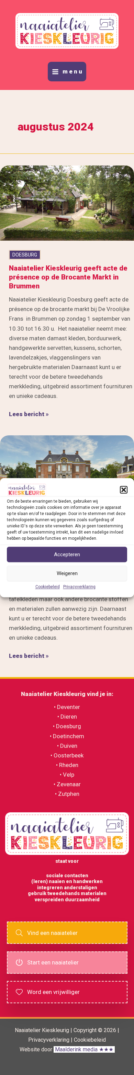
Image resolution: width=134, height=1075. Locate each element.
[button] (123, 490)
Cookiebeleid (47, 587)
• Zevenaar (67, 784)
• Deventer (67, 707)
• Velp (67, 774)
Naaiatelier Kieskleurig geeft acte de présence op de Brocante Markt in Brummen (68, 277)
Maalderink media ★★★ (84, 1049)
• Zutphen (67, 793)
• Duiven (67, 745)
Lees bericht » (29, 414)
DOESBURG (24, 255)
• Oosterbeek (67, 755)
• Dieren (67, 716)
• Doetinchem (67, 736)
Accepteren (67, 554)
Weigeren (67, 573)
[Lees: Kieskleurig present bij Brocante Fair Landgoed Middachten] (67, 472)
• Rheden (67, 765)
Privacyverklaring (79, 587)
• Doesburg (67, 726)
